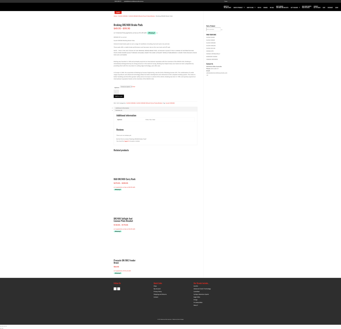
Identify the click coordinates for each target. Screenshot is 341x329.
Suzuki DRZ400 (170, 103)
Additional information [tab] (122, 108)
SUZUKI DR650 (210, 40)
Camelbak (197, 291)
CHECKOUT (330, 7)
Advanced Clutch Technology (202, 289)
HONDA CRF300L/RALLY (213, 54)
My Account (157, 289)
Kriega (195, 300)
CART (324, 7)
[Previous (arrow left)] (0, 328)
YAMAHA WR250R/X (212, 59)
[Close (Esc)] (6, 326)
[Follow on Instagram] (118, 288)
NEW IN (259, 7)
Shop (155, 286)
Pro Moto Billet (198, 302)
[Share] (4, 326)
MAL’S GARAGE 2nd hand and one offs (282, 7)
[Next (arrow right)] (2, 328)
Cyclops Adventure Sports (201, 294)
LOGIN (336, 7)
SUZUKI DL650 (210, 37)
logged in (127, 141)
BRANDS (265, 7)
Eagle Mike (197, 297)
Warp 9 (196, 305)
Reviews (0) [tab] (119, 110)
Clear (133, 86)
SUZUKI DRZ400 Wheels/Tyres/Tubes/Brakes (142, 16)
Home (115, 16)
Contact (156, 297)
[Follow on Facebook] (115, 288)
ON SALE (272, 7)
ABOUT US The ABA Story (227, 7)
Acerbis (196, 286)
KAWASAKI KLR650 (211, 56)
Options (116, 87)
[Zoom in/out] (0, 326)
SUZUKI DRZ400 (123, 16)
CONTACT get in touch (317, 7)
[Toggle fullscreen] (2, 326)
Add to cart (119, 96)
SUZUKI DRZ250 (211, 45)
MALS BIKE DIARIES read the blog (306, 7)
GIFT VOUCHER (294, 7)
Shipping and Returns (160, 294)
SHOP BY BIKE (250, 7)
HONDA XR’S (210, 51)
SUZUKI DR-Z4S (210, 48)
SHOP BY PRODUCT (238, 7)
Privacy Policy (158, 291)
